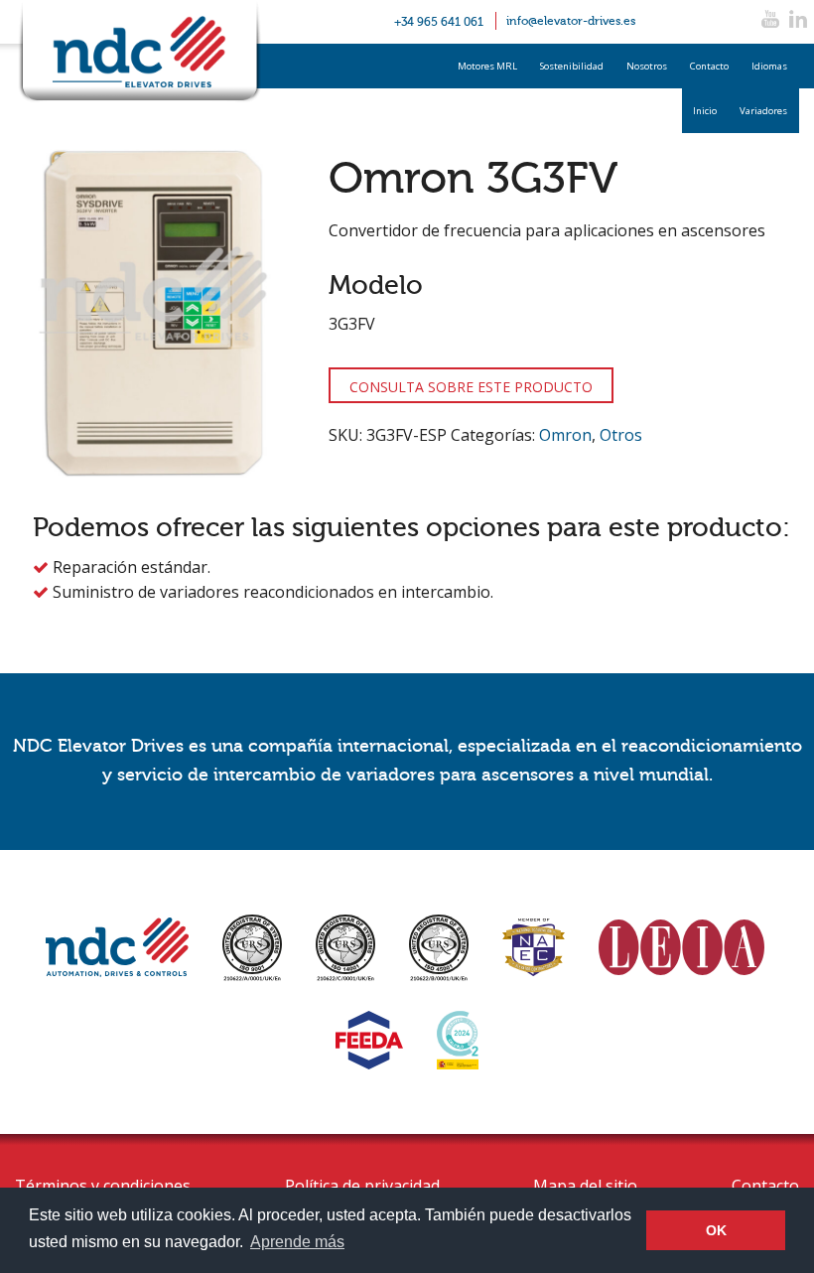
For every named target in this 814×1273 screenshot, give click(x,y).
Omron (565, 435)
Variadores (763, 110)
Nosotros (646, 66)
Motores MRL (487, 66)
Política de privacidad (362, 1186)
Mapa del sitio (585, 1186)
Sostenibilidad (572, 66)
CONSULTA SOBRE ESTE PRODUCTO (471, 386)
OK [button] (716, 1230)
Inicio (705, 110)
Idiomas (769, 66)
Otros (621, 435)
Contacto (709, 66)
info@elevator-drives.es (570, 21)
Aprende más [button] (297, 1241)
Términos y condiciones (103, 1186)
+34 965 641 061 (438, 22)
